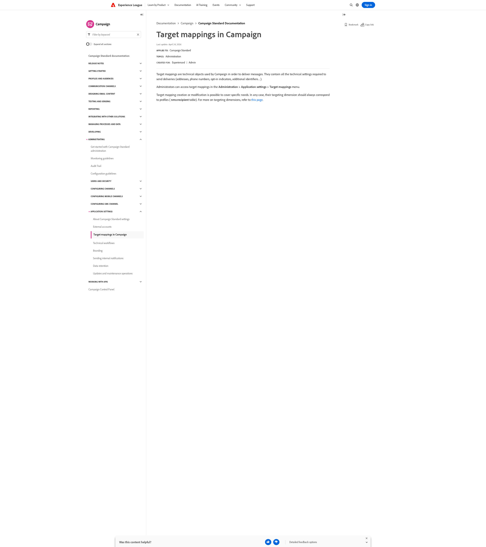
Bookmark (353, 24)
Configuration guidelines (103, 173)
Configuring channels (103, 188)
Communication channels (102, 86)
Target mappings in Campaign (110, 234)
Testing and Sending (99, 101)
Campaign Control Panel (101, 289)
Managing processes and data (104, 124)
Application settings (102, 211)
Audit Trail (96, 166)
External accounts (102, 226)
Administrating (96, 139)
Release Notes (96, 63)
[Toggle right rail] (344, 15)
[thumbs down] (276, 542)
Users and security (101, 181)
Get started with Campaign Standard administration (110, 148)
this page (257, 100)
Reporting (93, 109)
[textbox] (113, 34)
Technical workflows (103, 243)
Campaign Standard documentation (108, 56)
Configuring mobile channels (107, 196)
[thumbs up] (268, 542)
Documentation (166, 23)
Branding (98, 250)
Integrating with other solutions (106, 116)
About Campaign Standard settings (111, 219)
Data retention (100, 266)
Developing (94, 131)
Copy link (369, 24)
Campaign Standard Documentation (221, 23)
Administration (173, 56)
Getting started (97, 71)
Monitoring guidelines (102, 158)
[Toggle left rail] (142, 15)
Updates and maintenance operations (113, 273)
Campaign (187, 23)
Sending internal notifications (108, 258)
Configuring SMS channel (104, 204)
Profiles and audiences (101, 78)
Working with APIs (98, 281)
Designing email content (101, 93)
